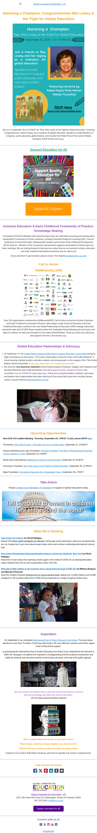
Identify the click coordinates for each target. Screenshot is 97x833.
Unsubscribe (48, 831)
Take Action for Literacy (12, 538)
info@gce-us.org (55, 801)
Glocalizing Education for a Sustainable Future (40, 472)
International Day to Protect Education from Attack (55, 640)
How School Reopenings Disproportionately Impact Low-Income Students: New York (41, 554)
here (62, 139)
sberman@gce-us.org (38, 380)
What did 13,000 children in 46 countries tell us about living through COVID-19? (38, 569)
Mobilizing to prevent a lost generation (44, 460)
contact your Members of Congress (34, 488)
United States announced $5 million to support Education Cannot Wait (55, 354)
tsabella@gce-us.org (76, 256)
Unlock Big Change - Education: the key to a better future (39, 445)
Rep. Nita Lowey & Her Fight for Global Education (46, 466)
